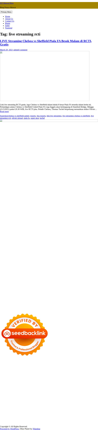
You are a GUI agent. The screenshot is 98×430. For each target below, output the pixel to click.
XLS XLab (70, 392)
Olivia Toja (40, 372)
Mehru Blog (21, 372)
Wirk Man (80, 399)
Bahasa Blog (77, 420)
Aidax (6, 376)
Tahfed (72, 399)
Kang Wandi (23, 404)
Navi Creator (17, 401)
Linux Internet (29, 397)
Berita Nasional (47, 406)
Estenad (23, 376)
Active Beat (92, 392)
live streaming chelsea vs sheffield (76, 116)
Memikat (58, 418)
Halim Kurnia (72, 408)
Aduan (8, 415)
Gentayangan (9, 418)
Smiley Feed (93, 381)
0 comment (22, 50)
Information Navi (84, 397)
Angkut (91, 411)
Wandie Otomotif (36, 404)
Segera (80, 418)
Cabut (83, 413)
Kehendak (93, 418)
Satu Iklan (15, 408)
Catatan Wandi (12, 404)
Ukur (87, 415)
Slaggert (56, 374)
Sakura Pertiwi (61, 408)
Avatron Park (9, 369)
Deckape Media (18, 395)
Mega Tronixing (42, 383)
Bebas (51, 413)
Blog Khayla (60, 404)
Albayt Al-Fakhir (86, 367)
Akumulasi (77, 411)
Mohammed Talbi (7, 388)
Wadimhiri (37, 367)
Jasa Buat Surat (40, 376)
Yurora (59, 372)
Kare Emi (13, 385)
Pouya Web (33, 385)
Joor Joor (18, 388)
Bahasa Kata (53, 422)
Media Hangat (42, 422)
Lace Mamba (91, 363)
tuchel (42, 118)
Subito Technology (21, 365)
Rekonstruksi (91, 379)
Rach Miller (45, 381)
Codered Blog (53, 385)
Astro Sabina (20, 369)
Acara (39, 411)
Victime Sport (91, 390)
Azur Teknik (22, 363)
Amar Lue (4, 385)
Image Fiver (45, 363)
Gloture (74, 381)
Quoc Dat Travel (72, 367)
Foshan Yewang (58, 365)
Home (7, 16)
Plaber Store (70, 365)
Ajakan (14, 415)
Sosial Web (90, 406)
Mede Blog (42, 385)
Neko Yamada (46, 365)
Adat (52, 411)
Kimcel (53, 363)
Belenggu (58, 413)
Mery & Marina (44, 379)
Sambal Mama (77, 374)
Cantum (90, 413)
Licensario (46, 390)
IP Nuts (3, 392)
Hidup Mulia (14, 381)
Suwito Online (6, 401)
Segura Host (54, 383)
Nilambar (36, 429)
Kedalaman (49, 418)
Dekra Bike (60, 388)
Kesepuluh (4, 420)
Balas (22, 413)
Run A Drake (41, 395)
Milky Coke (22, 392)
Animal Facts (54, 392)
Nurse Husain (76, 376)
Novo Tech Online (22, 379)
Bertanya (27, 411)
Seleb (7, 26)
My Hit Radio (65, 374)
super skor (35, 118)
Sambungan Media (16, 420)
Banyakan (33, 418)
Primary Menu (6, 12)
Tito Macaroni (71, 397)
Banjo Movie (53, 395)
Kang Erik (56, 399)
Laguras (53, 381)
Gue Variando (42, 392)
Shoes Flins (88, 385)
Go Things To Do (58, 397)
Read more (4, 111)
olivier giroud (17, 118)
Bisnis (7, 23)
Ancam (85, 411)
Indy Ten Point (57, 390)
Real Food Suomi (86, 388)
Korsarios (12, 390)
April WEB (31, 374)
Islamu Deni (10, 372)
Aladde (49, 374)
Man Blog (88, 399)
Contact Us (9, 21)
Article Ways (49, 388)
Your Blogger (5, 408)
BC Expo (40, 388)
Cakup (2, 415)
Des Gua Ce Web (43, 397)
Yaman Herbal (81, 392)
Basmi (16, 413)
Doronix (71, 363)
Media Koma (69, 406)
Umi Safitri (83, 408)
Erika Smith (16, 383)
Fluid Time (64, 385)
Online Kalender (72, 388)
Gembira (65, 418)
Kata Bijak (77, 372)
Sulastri (86, 376)
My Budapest (30, 395)
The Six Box (68, 390)
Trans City (47, 399)
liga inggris (41, 116)
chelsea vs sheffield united (18, 116)
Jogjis (9, 374)
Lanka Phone (61, 363)
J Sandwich (18, 397)
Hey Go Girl (80, 363)
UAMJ (63, 392)
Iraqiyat (72, 385)
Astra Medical (79, 390)
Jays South (16, 374)
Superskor (4, 116)
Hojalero (34, 379)
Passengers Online (57, 367)
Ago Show (4, 381)
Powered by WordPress (9, 429)
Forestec (79, 395)
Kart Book (66, 381)
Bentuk (71, 413)
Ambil (69, 411)
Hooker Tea (74, 383)
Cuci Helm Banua (83, 401)
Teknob (40, 399)
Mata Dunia (31, 399)
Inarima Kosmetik (34, 390)
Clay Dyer (71, 395)
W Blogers (85, 369)
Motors (3, 363)
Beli (33, 413)
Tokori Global (5, 395)
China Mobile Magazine (30, 381)
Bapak (18, 418)
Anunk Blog (11, 363)
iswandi (36, 401)
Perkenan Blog (66, 420)
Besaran (41, 418)
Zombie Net (10, 379)
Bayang (28, 413)
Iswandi (72, 401)
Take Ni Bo (90, 365)
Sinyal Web (59, 406)
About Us (9, 19)
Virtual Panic (65, 376)
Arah (7, 413)
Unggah (69, 415)
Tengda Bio (64, 383)
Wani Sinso (41, 374)
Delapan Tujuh (33, 363)
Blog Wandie (86, 404)
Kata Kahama (57, 369)
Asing (2, 413)
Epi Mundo (47, 369)
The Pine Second (28, 383)
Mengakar (27, 415)
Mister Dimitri (79, 379)
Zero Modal (80, 365)
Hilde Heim (27, 367)
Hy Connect (14, 376)
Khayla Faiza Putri (60, 401)
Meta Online (67, 372)
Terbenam (45, 413)
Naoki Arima (8, 397)
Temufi (82, 383)
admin (15, 50)
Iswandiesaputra (46, 401)
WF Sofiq (70, 379)
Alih (65, 411)
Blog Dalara (31, 369)
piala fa (27, 118)
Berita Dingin (53, 420)
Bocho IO (63, 395)
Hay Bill (87, 395)
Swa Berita (30, 372)
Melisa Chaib (50, 372)
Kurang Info (24, 406)
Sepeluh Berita (6, 422)
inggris (33, 116)
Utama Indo (88, 374)
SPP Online (82, 381)
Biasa (65, 413)
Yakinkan (73, 418)
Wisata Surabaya (10, 399)
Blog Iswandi (48, 404)
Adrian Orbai (5, 383)
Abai (56, 411)
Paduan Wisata (48, 408)
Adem (20, 415)
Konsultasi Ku (30, 420)
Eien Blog (56, 379)
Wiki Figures (34, 365)
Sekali (86, 418)
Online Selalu (36, 408)
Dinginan (25, 418)
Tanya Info (31, 422)
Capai (63, 415)
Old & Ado (32, 392)
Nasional (8, 28)
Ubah (75, 415)
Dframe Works (16, 367)
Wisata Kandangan (73, 404)
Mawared (4, 390)
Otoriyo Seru (12, 392)
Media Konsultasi (19, 422)
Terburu (77, 413)
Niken (95, 399)
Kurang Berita (35, 406)
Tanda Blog (88, 420)
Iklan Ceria (75, 369)
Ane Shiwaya (22, 385)
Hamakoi (30, 376)
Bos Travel (21, 399)
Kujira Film (90, 383)
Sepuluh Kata (42, 420)
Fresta (24, 374)
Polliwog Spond (6, 365)
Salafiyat (67, 369)
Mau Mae (65, 399)
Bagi (12, 413)
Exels (59, 381)
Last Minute (21, 390)
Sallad (62, 379)
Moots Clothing (53, 376)
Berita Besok (80, 406)
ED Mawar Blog (7, 3)
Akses (34, 415)
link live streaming (54, 116)
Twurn (39, 369)
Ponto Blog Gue (29, 388)
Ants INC (46, 367)
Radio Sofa (27, 401)
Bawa (37, 413)
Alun (61, 411)
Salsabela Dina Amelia (9, 406)
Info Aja (9, 411)
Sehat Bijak (18, 411)
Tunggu (81, 415)
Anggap (40, 415)
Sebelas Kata (25, 408)
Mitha (84, 372)
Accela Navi (5, 367)
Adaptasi (46, 411)
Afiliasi (34, 411)
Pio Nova (79, 385)
